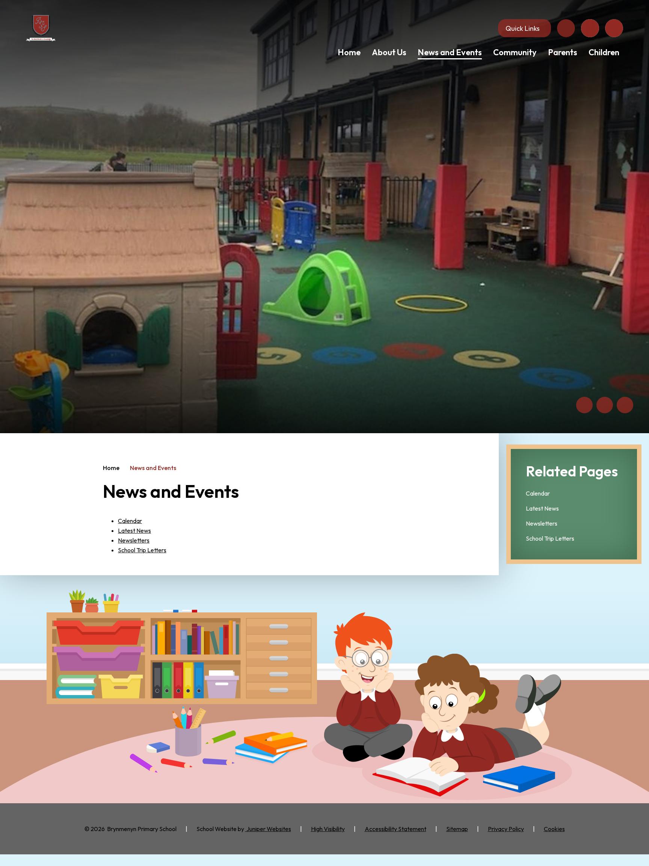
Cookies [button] (554, 829)
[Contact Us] (566, 28)
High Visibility (328, 829)
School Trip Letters (142, 550)
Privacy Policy (506, 829)
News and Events (153, 468)
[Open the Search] (614, 28)
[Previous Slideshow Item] (584, 405)
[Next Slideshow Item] (604, 405)
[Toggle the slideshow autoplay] (625, 405)
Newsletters (133, 540)
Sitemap (457, 829)
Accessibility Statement (395, 829)
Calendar (130, 520)
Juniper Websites (268, 829)
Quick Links (523, 28)
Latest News (134, 530)
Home (111, 468)
